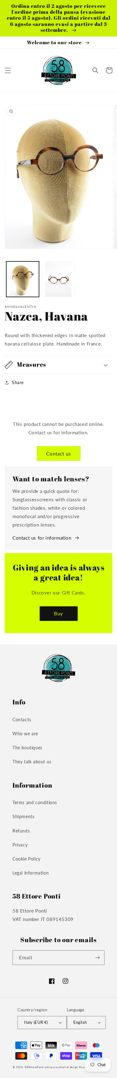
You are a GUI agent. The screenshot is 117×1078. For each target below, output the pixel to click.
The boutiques (27, 747)
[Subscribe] (97, 957)
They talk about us (31, 761)
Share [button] (18, 382)
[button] (8, 70)
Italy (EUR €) (36, 1022)
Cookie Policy (26, 858)
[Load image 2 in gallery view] (58, 279)
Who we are (25, 733)
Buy (58, 613)
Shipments (23, 816)
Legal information (30, 872)
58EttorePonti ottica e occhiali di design (51, 1067)
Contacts (21, 719)
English (80, 1022)
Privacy (19, 844)
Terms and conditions (34, 802)
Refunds (21, 830)
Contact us (58, 453)
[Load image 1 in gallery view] (22, 279)
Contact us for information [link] (41, 538)
